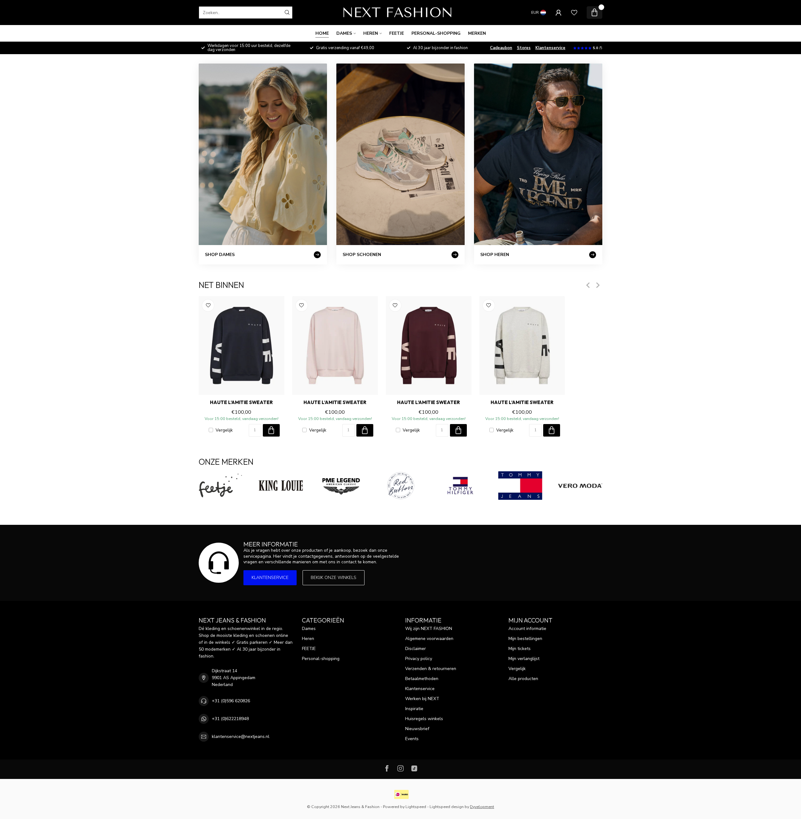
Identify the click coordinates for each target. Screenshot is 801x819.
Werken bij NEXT (422, 699)
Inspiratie (414, 709)
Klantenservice (550, 48)
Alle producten (523, 679)
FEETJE (396, 33)
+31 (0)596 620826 (231, 701)
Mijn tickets (519, 649)
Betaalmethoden (421, 679)
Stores (524, 48)
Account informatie (527, 629)
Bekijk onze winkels (333, 578)
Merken (477, 33)
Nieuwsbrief (417, 729)
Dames (344, 33)
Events (412, 739)
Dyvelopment (482, 806)
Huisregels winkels (424, 719)
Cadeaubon (501, 48)
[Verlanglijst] (574, 12)
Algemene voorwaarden (429, 639)
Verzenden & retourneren (430, 669)
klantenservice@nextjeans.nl (240, 737)
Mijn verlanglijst (523, 659)
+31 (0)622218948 (230, 719)
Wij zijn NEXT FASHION (428, 629)
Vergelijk (224, 430)
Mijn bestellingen (525, 639)
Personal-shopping (436, 33)
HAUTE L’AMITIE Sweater (241, 402)
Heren (370, 33)
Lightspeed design (447, 806)
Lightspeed (416, 806)
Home (322, 33)
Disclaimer (415, 649)
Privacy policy (418, 659)
